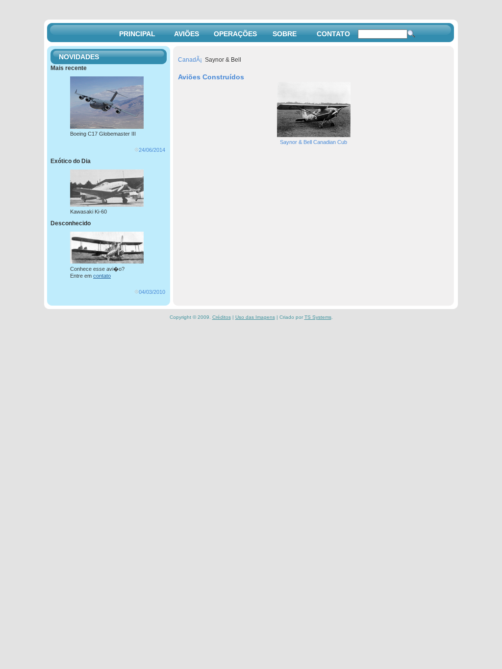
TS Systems (317, 317)
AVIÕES (186, 34)
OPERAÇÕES (235, 34)
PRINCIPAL (137, 34)
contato (102, 276)
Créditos (221, 317)
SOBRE (285, 34)
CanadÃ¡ (190, 59)
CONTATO (333, 34)
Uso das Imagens (255, 317)
